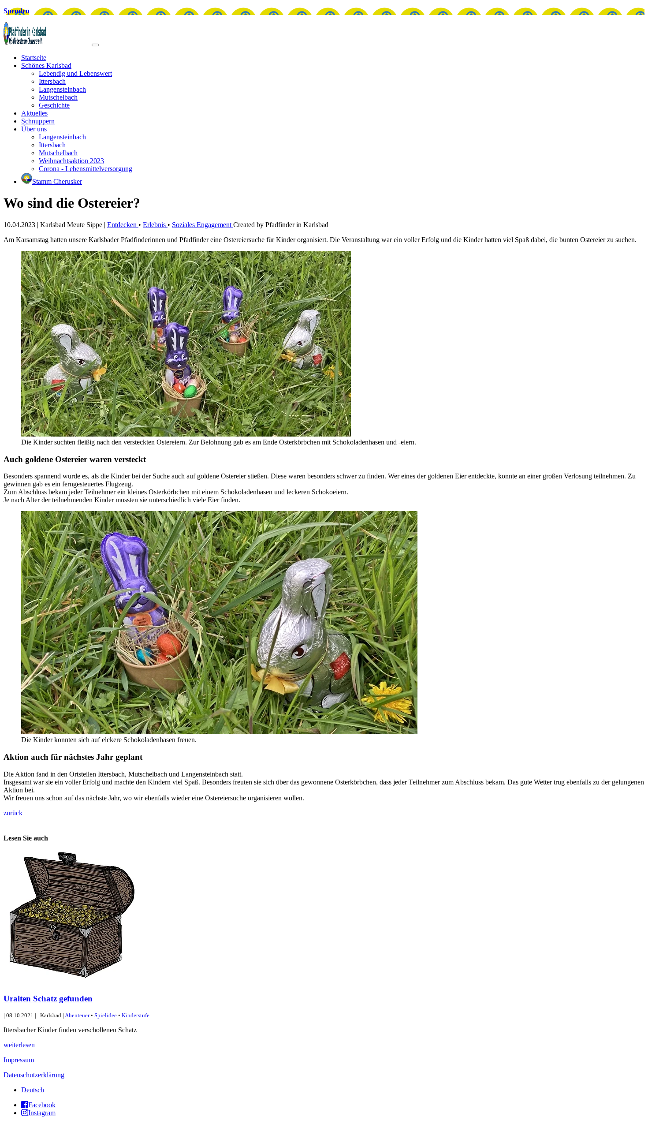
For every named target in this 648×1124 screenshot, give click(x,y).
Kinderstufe (135, 1015)
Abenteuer (78, 1015)
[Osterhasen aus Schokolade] (219, 732)
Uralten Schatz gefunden (48, 998)
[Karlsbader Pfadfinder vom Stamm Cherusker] (48, 42)
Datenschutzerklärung (34, 1075)
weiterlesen (19, 1045)
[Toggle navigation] (95, 45)
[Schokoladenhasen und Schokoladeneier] (186, 434)
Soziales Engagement (202, 224)
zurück (13, 813)
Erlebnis (155, 224)
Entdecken (122, 224)
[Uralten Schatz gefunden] (70, 981)
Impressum (19, 1060)
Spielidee (106, 1015)
